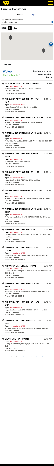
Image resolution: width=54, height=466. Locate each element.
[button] (41, 356)
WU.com (8, 71)
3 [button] (23, 356)
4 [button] (27, 356)
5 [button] (31, 356)
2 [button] (19, 356)
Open (16, 28)
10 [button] (37, 356)
